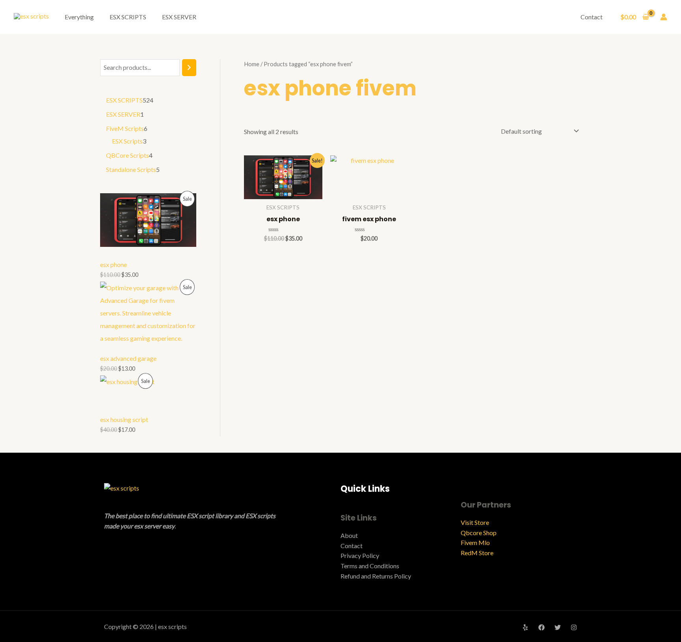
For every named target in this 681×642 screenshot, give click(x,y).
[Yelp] (525, 627)
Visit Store (475, 522)
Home (251, 63)
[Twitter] (557, 627)
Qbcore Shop (479, 532)
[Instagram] (574, 627)
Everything (79, 17)
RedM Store (477, 552)
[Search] (189, 67)
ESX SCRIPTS (128, 17)
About (349, 535)
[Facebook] (541, 627)
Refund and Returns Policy (375, 576)
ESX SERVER (179, 17)
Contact (592, 17)
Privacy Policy (359, 555)
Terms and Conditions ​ (370, 565)
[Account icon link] (663, 17)
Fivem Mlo (475, 542)
